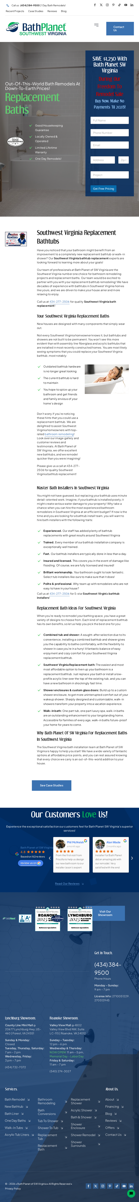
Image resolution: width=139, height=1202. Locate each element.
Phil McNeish (75, 842)
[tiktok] (119, 5)
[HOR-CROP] (36, 23)
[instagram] (107, 5)
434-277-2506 (59, 301)
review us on (29, 863)
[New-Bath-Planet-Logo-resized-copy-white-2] (9, 918)
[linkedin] (132, 5)
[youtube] (125, 5)
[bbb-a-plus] (25, 915)
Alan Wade (113, 842)
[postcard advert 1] (16, 233)
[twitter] (101, 5)
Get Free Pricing (103, 188)
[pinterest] (113, 5)
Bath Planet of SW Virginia (37, 847)
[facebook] (95, 5)
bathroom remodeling (59, 434)
